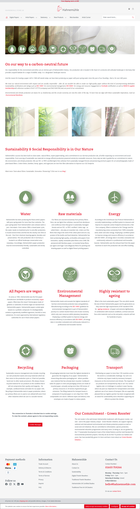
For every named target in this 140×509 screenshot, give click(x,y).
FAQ (40, 487)
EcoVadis (105, 86)
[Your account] (129, 8)
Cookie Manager (35, 425)
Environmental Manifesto (14, 95)
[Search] (133, 17)
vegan (41, 299)
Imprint (41, 483)
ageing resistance (103, 309)
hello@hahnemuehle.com (120, 484)
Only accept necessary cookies (96, 506)
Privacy (41, 480)
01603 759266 (113, 467)
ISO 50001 (70, 86)
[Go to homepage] (68, 9)
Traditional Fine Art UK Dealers (82, 487)
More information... (51, 506)
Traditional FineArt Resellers (81, 480)
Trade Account (43, 464)
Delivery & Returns (45, 468)
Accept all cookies (128, 506)
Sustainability (76, 472)
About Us (75, 464)
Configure (114, 506)
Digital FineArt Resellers (80, 476)
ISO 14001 (40, 86)
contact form (116, 491)
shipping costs (24, 501)
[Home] (7, 17)
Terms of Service (44, 476)
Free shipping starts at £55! (70, 1)
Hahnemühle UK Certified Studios (83, 483)
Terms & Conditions (45, 472)
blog (63, 171)
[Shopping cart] (133, 8)
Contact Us (75, 468)
